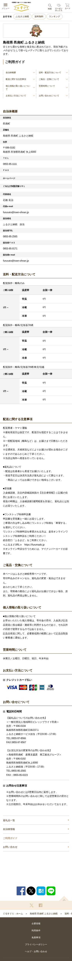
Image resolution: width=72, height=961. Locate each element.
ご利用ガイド (10, 838)
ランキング (54, 16)
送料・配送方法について (50, 72)
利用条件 (36, 930)
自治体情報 (9, 829)
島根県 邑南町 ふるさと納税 (44, 913)
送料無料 (39, 16)
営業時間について (47, 86)
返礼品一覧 (9, 820)
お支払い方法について (16, 96)
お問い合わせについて (49, 96)
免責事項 (36, 937)
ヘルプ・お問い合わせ (36, 951)
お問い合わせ (10, 847)
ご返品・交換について (49, 79)
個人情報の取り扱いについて (18, 87)
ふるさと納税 (22, 16)
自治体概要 (11, 72)
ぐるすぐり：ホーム (13, 913)
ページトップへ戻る (64, 898)
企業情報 (36, 923)
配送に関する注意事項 (16, 79)
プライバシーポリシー (36, 944)
